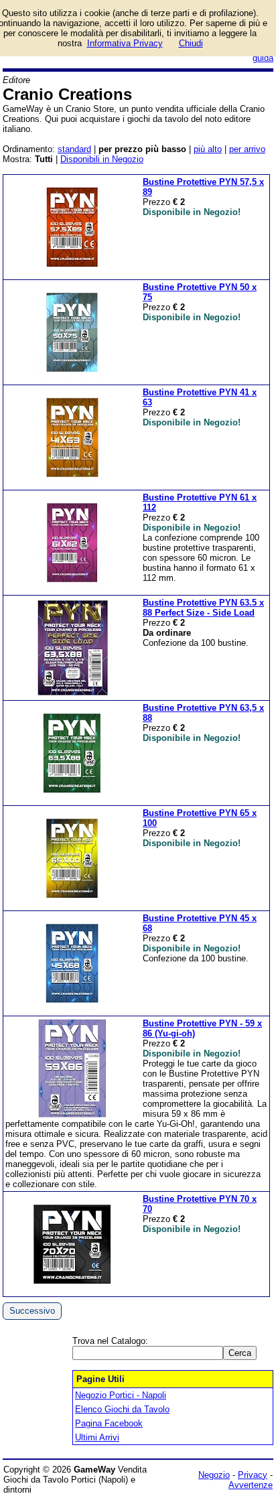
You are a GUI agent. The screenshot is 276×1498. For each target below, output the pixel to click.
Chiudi (191, 43)
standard (74, 149)
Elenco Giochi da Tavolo (122, 1409)
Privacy (252, 1475)
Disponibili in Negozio (101, 159)
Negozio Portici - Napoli (120, 1395)
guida (263, 58)
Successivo (32, 1311)
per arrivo (247, 149)
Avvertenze (250, 1485)
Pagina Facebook (109, 1423)
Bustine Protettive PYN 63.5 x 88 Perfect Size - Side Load (203, 608)
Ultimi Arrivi (97, 1437)
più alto (208, 149)
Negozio (214, 1475)
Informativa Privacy (125, 43)
